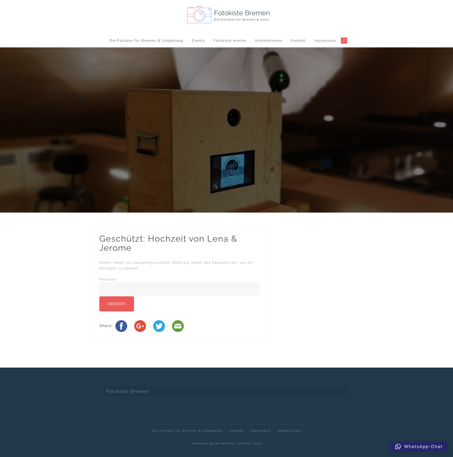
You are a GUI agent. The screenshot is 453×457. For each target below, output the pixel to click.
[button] (419, 446)
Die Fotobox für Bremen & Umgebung (146, 40)
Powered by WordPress (213, 443)
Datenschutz (289, 430)
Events (198, 40)
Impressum (325, 40)
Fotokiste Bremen (128, 391)
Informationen (268, 40)
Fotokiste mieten (230, 40)
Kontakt (298, 40)
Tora (257, 443)
